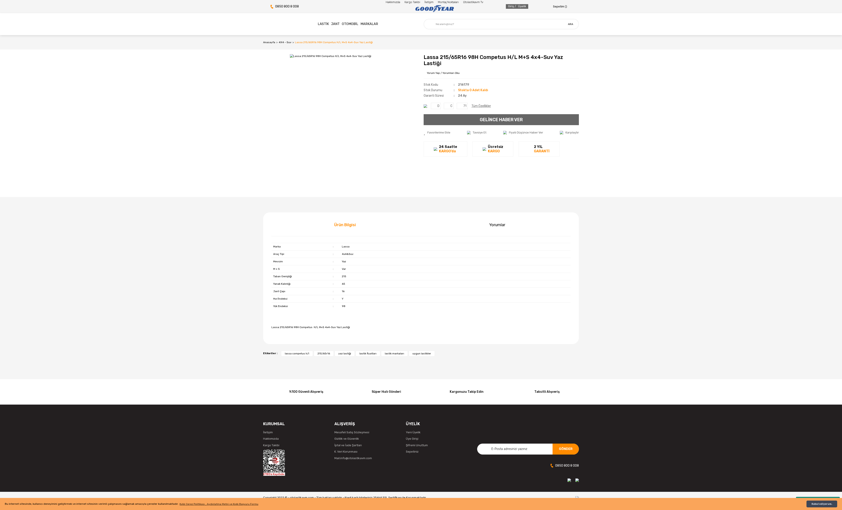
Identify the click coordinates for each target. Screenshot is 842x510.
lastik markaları (394, 353)
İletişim (429, 2)
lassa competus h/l (297, 353)
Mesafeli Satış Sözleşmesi (351, 432)
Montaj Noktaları (448, 2)
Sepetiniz (412, 451)
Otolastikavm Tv (473, 2)
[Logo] (434, 8)
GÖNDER (566, 449)
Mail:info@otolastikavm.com (353, 458)
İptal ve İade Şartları (348, 445)
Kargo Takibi (412, 2)
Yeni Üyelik (413, 432)
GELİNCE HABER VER (501, 119)
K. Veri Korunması (345, 451)
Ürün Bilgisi (345, 224)
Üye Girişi (412, 438)
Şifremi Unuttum (417, 445)
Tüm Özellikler (481, 106)
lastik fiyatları (367, 353)
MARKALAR (369, 24)
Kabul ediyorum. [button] (822, 504)
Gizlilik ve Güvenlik (346, 438)
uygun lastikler (421, 353)
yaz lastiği (344, 353)
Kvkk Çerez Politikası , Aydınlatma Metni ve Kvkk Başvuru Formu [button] (219, 504)
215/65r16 (324, 353)
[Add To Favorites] (437, 132)
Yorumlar (497, 224)
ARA (570, 24)
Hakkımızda (393, 2)
